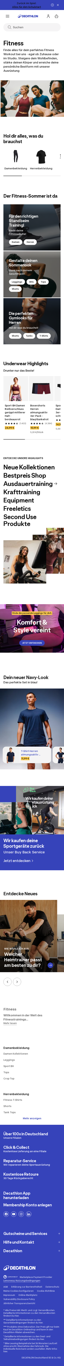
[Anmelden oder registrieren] (48, 16)
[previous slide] (7, 982)
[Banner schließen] (58, 5)
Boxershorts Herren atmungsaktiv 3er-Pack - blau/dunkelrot (39, 412)
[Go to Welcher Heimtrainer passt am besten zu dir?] (50, 965)
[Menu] (7, 16)
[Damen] (32, 227)
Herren (30, 242)
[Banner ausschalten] (52, 5)
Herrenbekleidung (41, 168)
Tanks (29, 336)
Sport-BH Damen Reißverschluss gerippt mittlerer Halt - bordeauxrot (15, 412)
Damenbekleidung (15, 168)
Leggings (17, 282)
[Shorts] (32, 321)
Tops (43, 282)
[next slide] (17, 982)
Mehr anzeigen (32, 1118)
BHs (31, 282)
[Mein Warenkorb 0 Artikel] (56, 16)
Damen (15, 242)
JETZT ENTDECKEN (32, 643)
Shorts (15, 289)
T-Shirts (44, 336)
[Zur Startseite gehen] (28, 16)
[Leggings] (32, 274)
